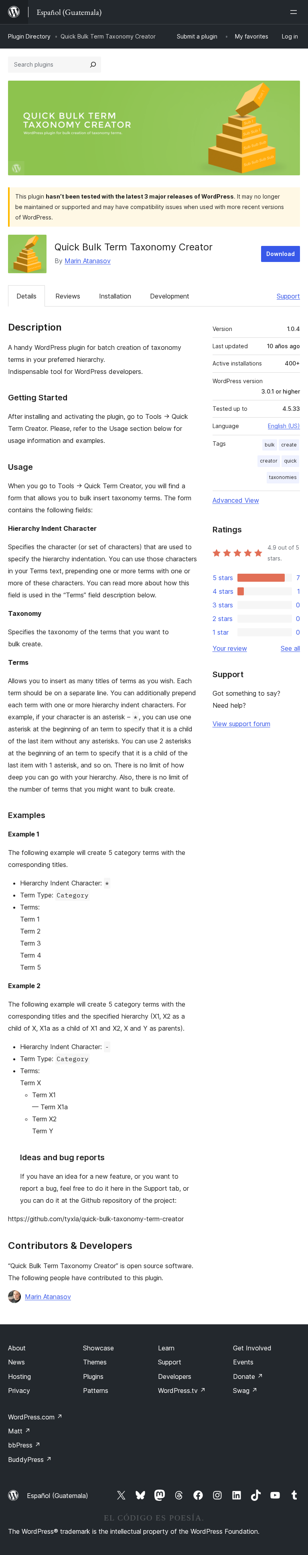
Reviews (67, 296)
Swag (245, 1391)
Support (288, 296)
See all (290, 648)
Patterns (95, 1391)
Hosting (19, 1376)
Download (280, 253)
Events (243, 1362)
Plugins (93, 1376)
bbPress (24, 1445)
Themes (95, 1362)
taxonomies (283, 477)
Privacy (19, 1391)
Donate (248, 1376)
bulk (270, 445)
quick (290, 461)
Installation (115, 296)
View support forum (241, 724)
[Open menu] (295, 12)
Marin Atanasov (88, 261)
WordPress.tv (182, 1391)
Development (169, 296)
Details (26, 296)
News (16, 1362)
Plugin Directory (29, 36)
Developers (174, 1376)
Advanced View (236, 500)
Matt (19, 1431)
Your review (230, 648)
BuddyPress (30, 1460)
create (289, 445)
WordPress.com (35, 1417)
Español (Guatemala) (57, 1496)
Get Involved (252, 1348)
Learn (166, 1348)
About (17, 1348)
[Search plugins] (93, 65)
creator (269, 461)
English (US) (284, 425)
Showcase (98, 1348)
